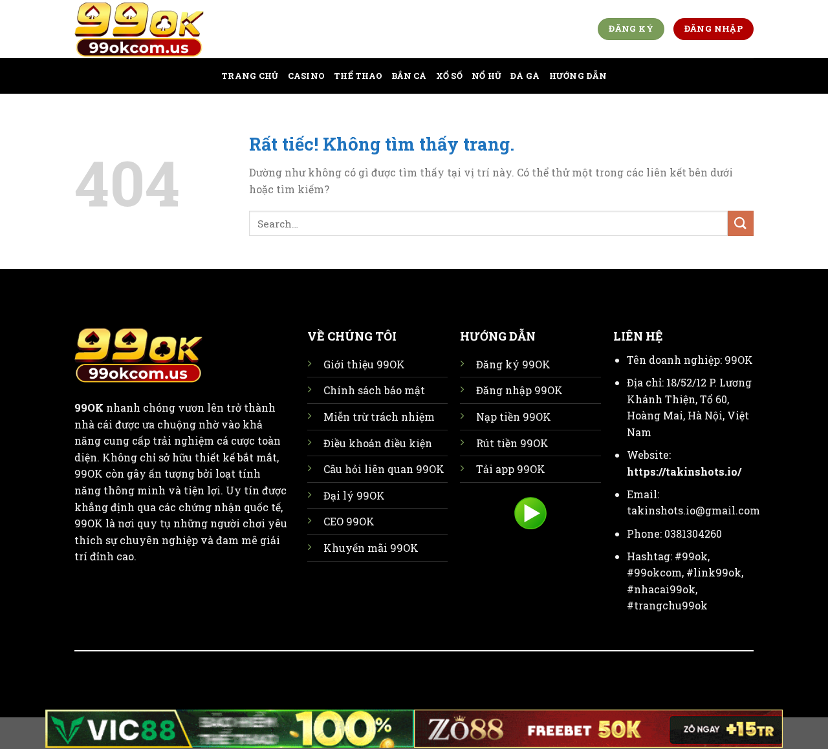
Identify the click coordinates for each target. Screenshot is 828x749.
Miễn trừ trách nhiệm (379, 416)
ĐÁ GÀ (524, 75)
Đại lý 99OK (354, 495)
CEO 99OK (349, 521)
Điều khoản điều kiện (377, 443)
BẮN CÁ (409, 75)
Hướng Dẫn (578, 75)
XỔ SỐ (449, 75)
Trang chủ (249, 75)
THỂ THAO (358, 75)
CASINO (306, 75)
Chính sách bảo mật (374, 390)
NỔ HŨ (486, 75)
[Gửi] (741, 223)
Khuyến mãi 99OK (371, 547)
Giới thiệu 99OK (364, 364)
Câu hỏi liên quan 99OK (383, 469)
